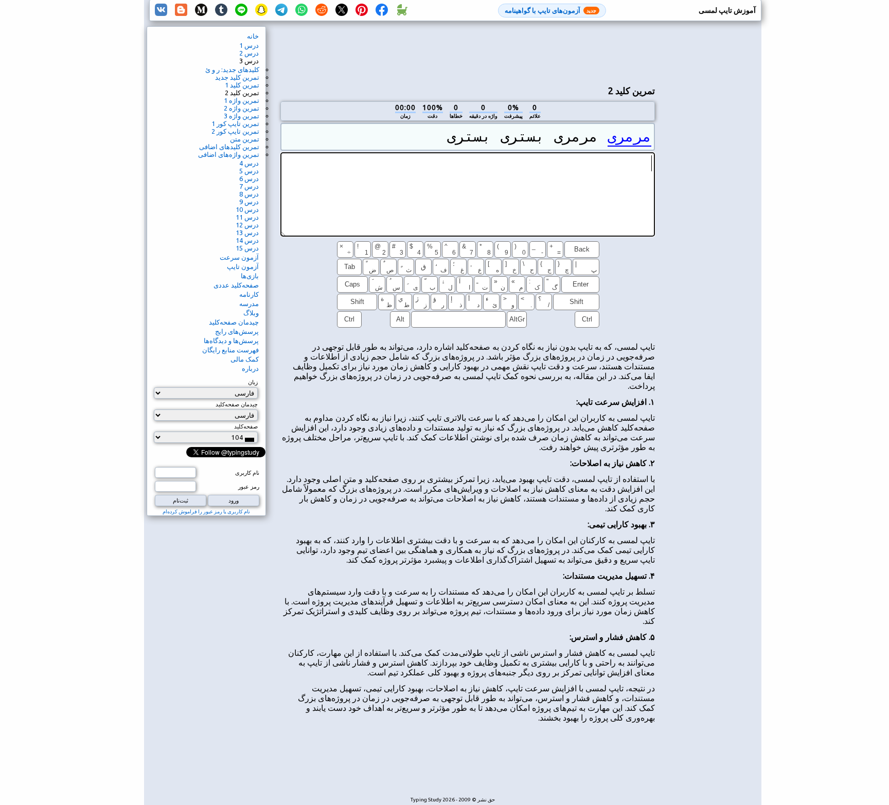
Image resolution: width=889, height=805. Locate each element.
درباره (250, 368)
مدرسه (249, 303)
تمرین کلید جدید (237, 77)
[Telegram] (281, 10)
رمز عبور (248, 487)
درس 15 (247, 248)
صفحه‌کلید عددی (236, 285)
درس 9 (249, 201)
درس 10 (247, 209)
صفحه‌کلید (246, 426)
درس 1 (249, 45)
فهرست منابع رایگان (230, 349)
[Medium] (201, 10)
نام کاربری (247, 473)
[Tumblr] (221, 10)
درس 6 (249, 178)
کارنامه (249, 294)
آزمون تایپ (243, 266)
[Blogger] (181, 10)
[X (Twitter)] (341, 10)
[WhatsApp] (301, 10)
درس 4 (249, 163)
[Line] (241, 10)
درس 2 (249, 53)
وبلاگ (251, 312)
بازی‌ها (250, 275)
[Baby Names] (402, 10)
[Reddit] (321, 10)
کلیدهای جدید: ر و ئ (232, 69)
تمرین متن (244, 138)
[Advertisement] (467, 52)
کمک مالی (244, 359)
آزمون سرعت (239, 257)
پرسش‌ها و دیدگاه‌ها (231, 340)
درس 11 (247, 217)
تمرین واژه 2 (241, 108)
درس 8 (249, 194)
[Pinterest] (361, 10)
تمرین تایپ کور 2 (235, 131)
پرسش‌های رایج (237, 331)
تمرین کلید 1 (242, 84)
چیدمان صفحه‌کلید (234, 322)
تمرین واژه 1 (241, 100)
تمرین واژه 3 (241, 115)
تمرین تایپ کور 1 (235, 123)
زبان (253, 382)
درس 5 (249, 170)
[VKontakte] (161, 10)
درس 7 (249, 186)
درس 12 (247, 224)
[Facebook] (382, 10)
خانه (253, 36)
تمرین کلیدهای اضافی (229, 146)
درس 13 (247, 232)
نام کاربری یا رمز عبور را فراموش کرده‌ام (206, 511)
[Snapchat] (261, 10)
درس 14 (247, 240)
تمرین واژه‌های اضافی (228, 154)
